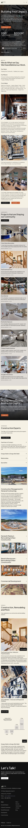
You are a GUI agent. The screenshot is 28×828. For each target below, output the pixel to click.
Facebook (9, 822)
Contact (17, 808)
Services (17, 804)
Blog (17, 810)
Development (4, 812)
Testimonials (18, 806)
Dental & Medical (4, 805)
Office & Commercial (5, 807)
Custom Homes (4, 815)
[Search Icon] (24, 2)
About (17, 802)
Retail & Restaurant (5, 810)
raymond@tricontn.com (10, 796)
